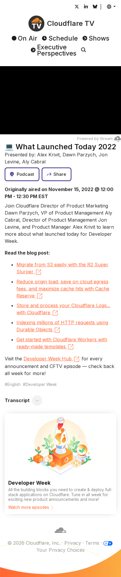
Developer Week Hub (47, 359)
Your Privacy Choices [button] (60, 550)
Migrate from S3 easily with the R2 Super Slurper (62, 268)
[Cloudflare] (60, 536)
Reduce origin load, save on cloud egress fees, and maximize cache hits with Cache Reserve (62, 289)
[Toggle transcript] (37, 400)
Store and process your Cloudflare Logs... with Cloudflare (63, 308)
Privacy (72, 543)
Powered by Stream (95, 138)
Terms (92, 543)
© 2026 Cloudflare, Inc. (33, 543)
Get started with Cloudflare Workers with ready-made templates (61, 343)
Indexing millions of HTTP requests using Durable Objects (62, 326)
